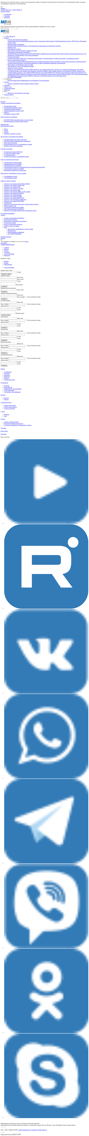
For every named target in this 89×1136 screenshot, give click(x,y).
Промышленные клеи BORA (51, 61)
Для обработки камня (27, 66)
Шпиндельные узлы (68, 74)
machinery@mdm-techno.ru (39, 1130)
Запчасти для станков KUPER (26, 72)
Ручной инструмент (13, 57)
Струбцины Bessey (48, 58)
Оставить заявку (5, 315)
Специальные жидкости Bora (16, 61)
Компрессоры (12, 47)
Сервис (3, 215)
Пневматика (23, 74)
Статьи (15, 93)
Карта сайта (4, 431)
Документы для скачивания (12, 392)
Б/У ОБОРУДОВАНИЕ (14, 77)
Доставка (7, 16)
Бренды (6, 249)
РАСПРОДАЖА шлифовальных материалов (44, 54)
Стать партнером (44, 80)
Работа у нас (8, 87)
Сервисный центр (9, 88)
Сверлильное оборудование (46, 41)
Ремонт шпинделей (10, 405)
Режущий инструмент (14, 49)
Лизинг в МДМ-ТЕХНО (11, 422)
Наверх (3, 369)
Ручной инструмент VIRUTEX (17, 58)
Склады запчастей (9, 408)
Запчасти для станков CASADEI (13, 188)
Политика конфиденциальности (13, 423)
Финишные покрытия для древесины (54, 63)
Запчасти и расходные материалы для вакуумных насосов (44, 74)
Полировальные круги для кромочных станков (18, 144)
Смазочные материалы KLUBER (14, 207)
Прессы (77, 41)
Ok (1, 6)
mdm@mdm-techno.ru (25, 1130)
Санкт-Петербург (9, 267)
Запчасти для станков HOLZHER (14, 201)
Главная (6, 247)
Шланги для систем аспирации (29, 55)
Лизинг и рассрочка (13, 83)
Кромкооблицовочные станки (29, 41)
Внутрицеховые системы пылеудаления (48, 46)
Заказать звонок (5, 11)
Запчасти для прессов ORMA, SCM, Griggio (43, 71)
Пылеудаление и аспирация (16, 44)
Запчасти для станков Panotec (13, 195)
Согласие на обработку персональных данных (18, 425)
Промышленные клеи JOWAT (34, 61)
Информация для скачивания (30, 80)
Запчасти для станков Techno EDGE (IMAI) (20, 69)
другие (26, 241)
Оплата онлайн (24, 83)
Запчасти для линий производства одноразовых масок (50, 76)
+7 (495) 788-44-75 (16, 10)
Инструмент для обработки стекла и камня (20, 65)
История (10, 80)
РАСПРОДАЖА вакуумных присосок (19, 54)
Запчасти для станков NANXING (67, 71)
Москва (3, 8)
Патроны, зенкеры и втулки (28, 50)
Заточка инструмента (10, 407)
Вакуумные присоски (63, 54)
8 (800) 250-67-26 (6, 10)
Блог (5, 416)
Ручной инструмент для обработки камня (66, 58)
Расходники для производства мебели (19, 52)
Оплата (6, 82)
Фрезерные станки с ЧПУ (11, 114)
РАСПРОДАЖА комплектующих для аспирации (22, 46)
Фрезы (13, 50)
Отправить (4, 286)
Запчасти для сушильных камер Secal (67, 72)
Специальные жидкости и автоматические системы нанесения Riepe (24, 167)
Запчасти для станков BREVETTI (45, 72)
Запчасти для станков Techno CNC (44, 69)
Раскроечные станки (14, 41)
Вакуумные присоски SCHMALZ (24, 76)
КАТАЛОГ (4, 243)
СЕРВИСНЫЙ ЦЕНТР (8, 244)
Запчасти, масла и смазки (15, 68)
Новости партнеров (23, 93)
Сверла (18, 50)
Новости (10, 93)
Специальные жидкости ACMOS (33, 63)
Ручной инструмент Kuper (34, 58)
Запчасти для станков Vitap (22, 71)
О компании (7, 14)
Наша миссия (17, 80)
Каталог (6, 38)
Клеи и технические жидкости (17, 60)
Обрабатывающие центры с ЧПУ (65, 41)
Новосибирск (8, 264)
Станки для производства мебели (17, 39)
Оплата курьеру (34, 83)
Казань (6, 263)
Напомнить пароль (6, 274)
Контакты (7, 17)
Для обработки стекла (14, 66)
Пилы (9, 50)
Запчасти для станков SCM (62, 69)
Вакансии (7, 376)
